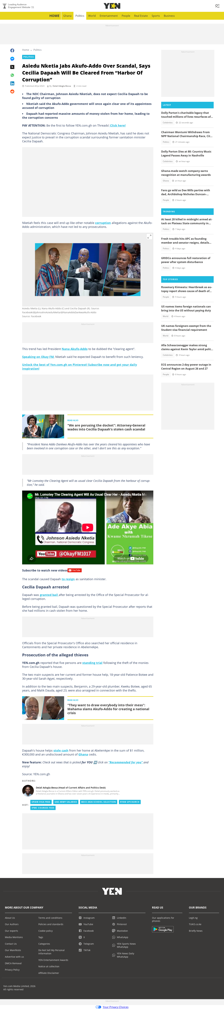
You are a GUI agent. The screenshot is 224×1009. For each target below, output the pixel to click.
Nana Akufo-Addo (75, 349)
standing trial (92, 663)
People (126, 16)
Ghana (67, 16)
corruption (103, 223)
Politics (79, 16)
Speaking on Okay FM (38, 357)
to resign (68, 579)
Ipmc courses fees (43, 807)
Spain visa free (41, 802)
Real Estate (141, 16)
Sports (156, 16)
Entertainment (109, 16)
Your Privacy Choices (116, 1007)
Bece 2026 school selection (98, 802)
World (92, 16)
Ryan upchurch (129, 802)
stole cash (60, 750)
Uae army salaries (66, 802)
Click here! (117, 125)
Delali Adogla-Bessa (62, 86)
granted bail (49, 595)
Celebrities (168, 122)
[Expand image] (149, 236)
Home (54, 15)
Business (169, 16)
